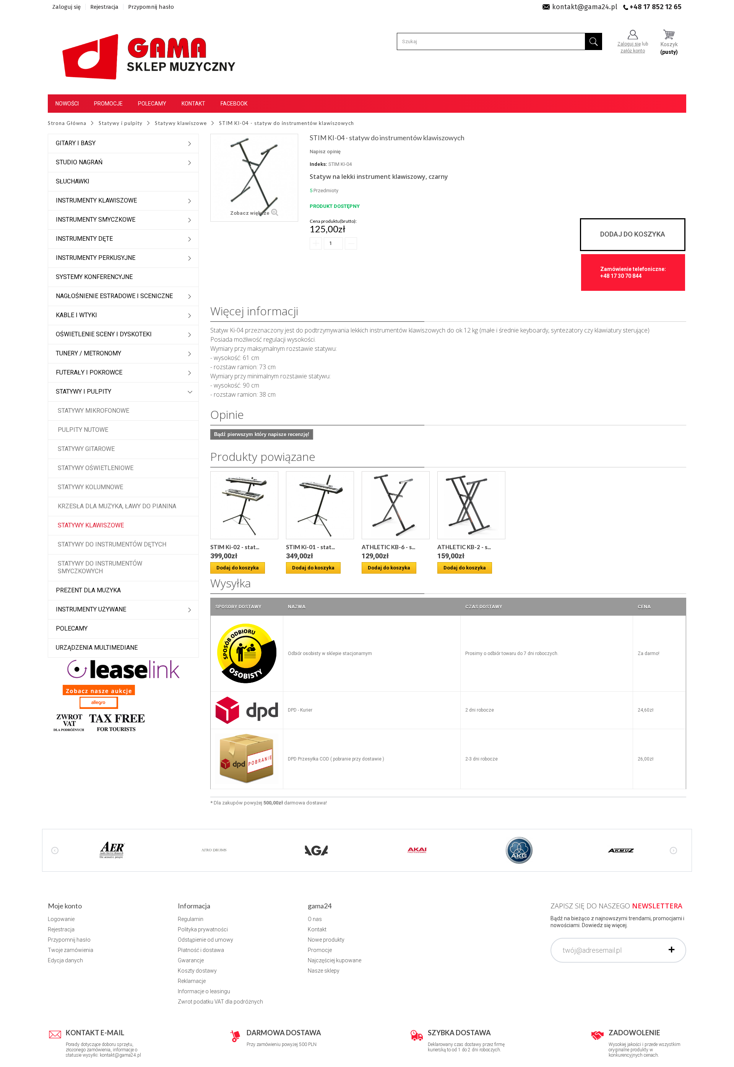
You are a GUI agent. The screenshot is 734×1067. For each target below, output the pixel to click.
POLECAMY (72, 628)
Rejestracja (104, 7)
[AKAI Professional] (417, 850)
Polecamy (152, 104)
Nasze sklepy (323, 971)
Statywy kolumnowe (90, 487)
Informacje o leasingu (204, 991)
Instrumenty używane (91, 609)
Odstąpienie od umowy (205, 940)
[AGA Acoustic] (315, 850)
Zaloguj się (66, 7)
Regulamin (190, 919)
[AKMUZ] (620, 850)
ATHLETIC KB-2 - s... (464, 546)
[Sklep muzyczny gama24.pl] (150, 52)
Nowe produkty (326, 940)
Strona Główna (67, 123)
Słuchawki (72, 181)
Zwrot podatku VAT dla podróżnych (220, 1002)
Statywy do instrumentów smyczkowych (100, 567)
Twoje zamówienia (70, 950)
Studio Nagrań (79, 162)
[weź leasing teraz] (123, 669)
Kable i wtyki (76, 315)
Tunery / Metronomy (88, 353)
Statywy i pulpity (83, 391)
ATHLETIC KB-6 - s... (388, 546)
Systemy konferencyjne (94, 277)
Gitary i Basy (76, 143)
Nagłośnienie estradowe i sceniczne (114, 296)
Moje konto (65, 906)
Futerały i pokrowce (89, 372)
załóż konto (632, 51)
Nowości (67, 104)
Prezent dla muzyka (88, 590)
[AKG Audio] (519, 850)
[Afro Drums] (214, 850)
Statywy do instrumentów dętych (112, 544)
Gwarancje (191, 960)
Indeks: (318, 164)
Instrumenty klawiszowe (96, 200)
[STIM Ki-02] (244, 505)
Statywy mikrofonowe (93, 410)
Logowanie (61, 919)
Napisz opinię (325, 151)
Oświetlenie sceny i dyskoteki (104, 334)
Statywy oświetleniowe (95, 468)
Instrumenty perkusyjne (95, 257)
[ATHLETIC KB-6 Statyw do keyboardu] (396, 505)
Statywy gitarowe (86, 448)
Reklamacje (192, 981)
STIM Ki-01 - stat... (310, 546)
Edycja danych (65, 960)
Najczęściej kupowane (334, 960)
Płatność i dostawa (201, 950)
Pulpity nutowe (83, 429)
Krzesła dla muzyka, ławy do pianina (117, 506)
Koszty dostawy (197, 971)
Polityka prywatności (203, 929)
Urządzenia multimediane (97, 647)
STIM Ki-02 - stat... (234, 546)
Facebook (234, 104)
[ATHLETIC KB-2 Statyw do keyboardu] (471, 505)
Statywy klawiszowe (91, 525)
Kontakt (193, 104)
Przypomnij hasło (151, 7)
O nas (315, 919)
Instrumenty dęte (84, 238)
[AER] (112, 850)
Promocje (108, 104)
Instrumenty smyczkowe (95, 219)
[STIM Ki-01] (320, 505)
